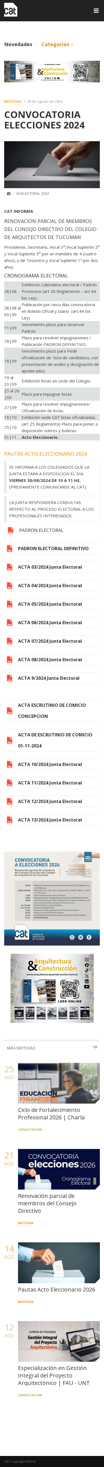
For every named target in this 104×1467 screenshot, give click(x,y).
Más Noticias (21, 1048)
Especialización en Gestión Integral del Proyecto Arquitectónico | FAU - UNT (54, 1375)
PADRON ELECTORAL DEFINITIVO (53, 548)
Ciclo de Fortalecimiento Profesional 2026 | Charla (51, 1113)
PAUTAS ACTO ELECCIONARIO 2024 (45, 453)
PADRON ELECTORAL (41, 530)
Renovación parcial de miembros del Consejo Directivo (47, 1203)
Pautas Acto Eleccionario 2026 (56, 1289)
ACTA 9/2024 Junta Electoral (49, 678)
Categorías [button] (55, 44)
